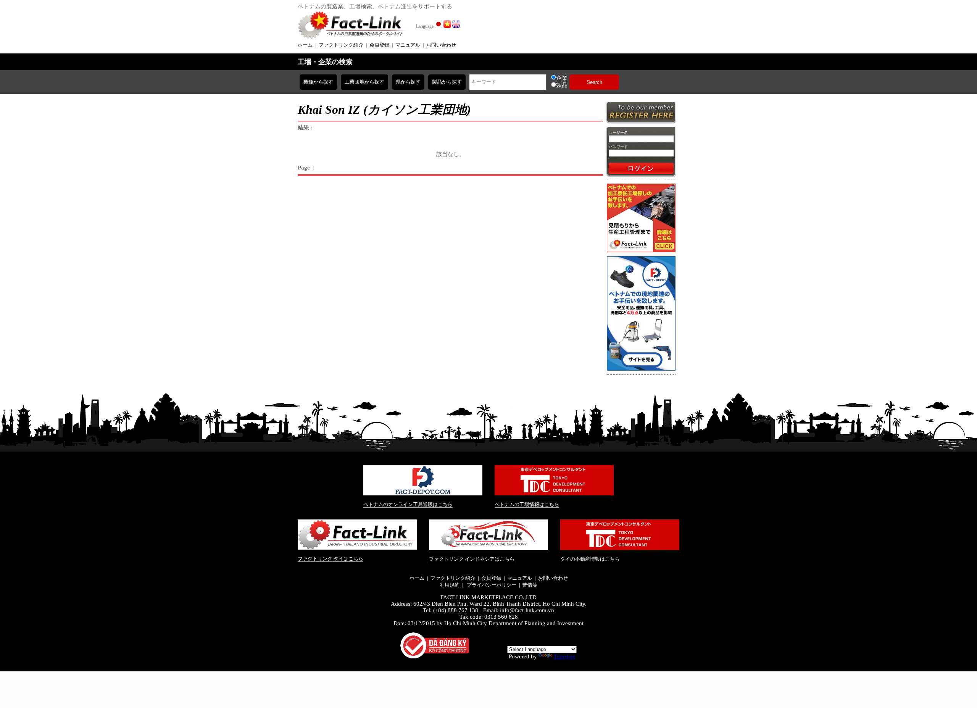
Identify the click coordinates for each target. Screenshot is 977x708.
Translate (564, 656)
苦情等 (529, 585)
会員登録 (379, 45)
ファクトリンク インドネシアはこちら (471, 559)
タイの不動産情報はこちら (590, 559)
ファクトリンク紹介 (341, 45)
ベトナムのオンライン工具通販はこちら (408, 504)
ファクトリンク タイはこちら (330, 558)
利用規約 (449, 585)
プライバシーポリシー (491, 585)
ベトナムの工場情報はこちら (527, 504)
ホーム (305, 45)
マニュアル (407, 45)
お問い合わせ (441, 45)
